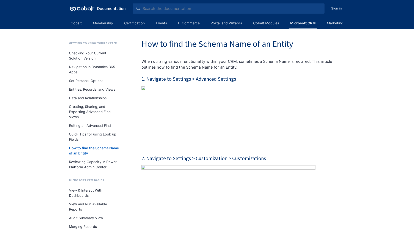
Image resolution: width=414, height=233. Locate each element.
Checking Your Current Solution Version (87, 55)
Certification (134, 23)
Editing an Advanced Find (90, 125)
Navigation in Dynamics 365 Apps (92, 69)
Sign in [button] (336, 8)
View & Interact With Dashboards (85, 193)
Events (161, 23)
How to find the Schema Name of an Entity (94, 150)
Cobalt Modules (266, 23)
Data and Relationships (88, 98)
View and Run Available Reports (88, 206)
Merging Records (83, 226)
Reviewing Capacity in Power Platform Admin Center (93, 164)
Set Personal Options (86, 81)
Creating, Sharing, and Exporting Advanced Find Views (90, 111)
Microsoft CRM (303, 23)
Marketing (335, 23)
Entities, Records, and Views (92, 89)
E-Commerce (189, 23)
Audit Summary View (86, 218)
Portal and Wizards (226, 23)
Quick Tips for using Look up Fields (92, 137)
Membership (103, 23)
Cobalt (76, 23)
